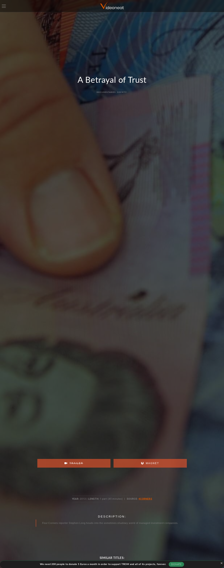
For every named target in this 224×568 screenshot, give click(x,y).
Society (122, 92)
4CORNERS (145, 498)
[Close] (221, 563)
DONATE (176, 564)
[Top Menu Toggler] (3, 6)
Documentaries (106, 92)
